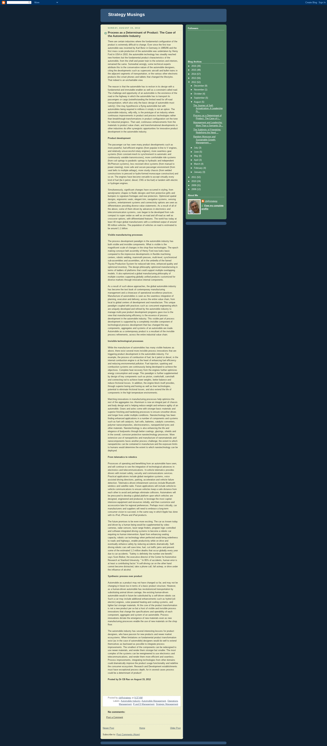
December (199, 86)
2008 (194, 189)
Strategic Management (167, 704)
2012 (194, 82)
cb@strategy (211, 201)
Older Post (175, 728)
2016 (194, 66)
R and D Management (143, 704)
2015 (194, 70)
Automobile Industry (130, 701)
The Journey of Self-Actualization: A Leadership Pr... (208, 108)
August (198, 102)
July (196, 148)
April (196, 160)
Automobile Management (154, 701)
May (196, 156)
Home (142, 728)
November (199, 90)
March (197, 164)
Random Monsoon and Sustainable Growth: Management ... (204, 140)
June (196, 152)
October (198, 94)
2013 (194, 78)
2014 (194, 74)
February (198, 168)
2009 (194, 185)
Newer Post (108, 728)
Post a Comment (114, 717)
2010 (194, 181)
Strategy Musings (126, 14)
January (198, 172)
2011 (194, 177)
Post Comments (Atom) (128, 734)
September (199, 98)
